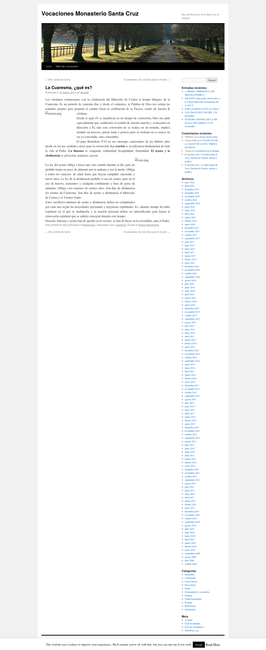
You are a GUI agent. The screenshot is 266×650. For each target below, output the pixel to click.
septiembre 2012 (192, 437)
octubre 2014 (191, 357)
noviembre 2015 (192, 311)
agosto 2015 (190, 322)
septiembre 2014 (192, 360)
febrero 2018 (191, 220)
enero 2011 (190, 507)
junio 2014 (190, 364)
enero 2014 (190, 381)
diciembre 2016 (192, 266)
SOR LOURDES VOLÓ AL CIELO (202, 108)
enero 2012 (190, 465)
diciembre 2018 (192, 192)
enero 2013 (190, 423)
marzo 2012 (190, 458)
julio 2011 (189, 486)
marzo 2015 (190, 339)
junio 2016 (190, 287)
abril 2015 (189, 336)
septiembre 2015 (192, 318)
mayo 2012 (190, 451)
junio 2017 (190, 245)
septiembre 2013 (192, 395)
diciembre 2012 (192, 427)
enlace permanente (148, 224)
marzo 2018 (190, 217)
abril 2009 (189, 560)
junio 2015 (190, 329)
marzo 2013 (190, 416)
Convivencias (191, 581)
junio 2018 (190, 206)
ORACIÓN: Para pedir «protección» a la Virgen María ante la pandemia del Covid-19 (202, 102)
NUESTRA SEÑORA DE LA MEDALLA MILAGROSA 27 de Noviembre (201, 123)
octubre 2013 (191, 392)
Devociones (190, 584)
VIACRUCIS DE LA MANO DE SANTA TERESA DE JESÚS (201, 144)
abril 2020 (189, 185)
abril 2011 (189, 497)
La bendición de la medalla (207, 150)
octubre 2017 (191, 234)
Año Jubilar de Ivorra (57, 79)
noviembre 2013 (192, 388)
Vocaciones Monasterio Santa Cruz (90, 13)
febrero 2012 (191, 462)
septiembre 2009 (192, 553)
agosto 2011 (190, 483)
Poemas (188, 602)
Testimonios (190, 609)
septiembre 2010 (192, 521)
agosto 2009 (190, 556)
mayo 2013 (190, 409)
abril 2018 (189, 213)
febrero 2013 (191, 420)
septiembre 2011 (192, 479)
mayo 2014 (190, 367)
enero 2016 (190, 304)
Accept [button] (199, 644)
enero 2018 (190, 224)
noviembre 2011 (192, 472)
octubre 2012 (191, 434)
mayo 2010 (190, 535)
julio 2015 (189, 325)
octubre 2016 (191, 273)
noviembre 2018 (192, 196)
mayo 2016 (190, 290)
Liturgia (188, 595)
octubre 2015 (191, 315)
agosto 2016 (190, 280)
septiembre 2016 (192, 276)
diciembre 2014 (192, 350)
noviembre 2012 (192, 430)
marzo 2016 (190, 297)
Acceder (188, 619)
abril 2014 (189, 371)
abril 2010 (189, 539)
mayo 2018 (190, 210)
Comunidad (190, 577)
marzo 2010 (190, 542)
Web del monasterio (67, 66)
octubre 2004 (191, 563)
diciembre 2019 (192, 189)
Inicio (49, 66)
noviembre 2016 (192, 269)
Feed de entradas (192, 623)
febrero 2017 (191, 259)
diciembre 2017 (192, 227)
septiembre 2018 (192, 203)
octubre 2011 (191, 476)
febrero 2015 (191, 343)
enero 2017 (190, 262)
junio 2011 (190, 490)
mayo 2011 (190, 493)
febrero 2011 (191, 504)
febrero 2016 (191, 301)
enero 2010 (190, 549)
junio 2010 (190, 532)
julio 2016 (189, 283)
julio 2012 (189, 444)
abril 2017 (189, 252)
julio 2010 (189, 528)
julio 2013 (189, 402)
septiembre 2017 (192, 238)
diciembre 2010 (192, 511)
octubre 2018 (191, 199)
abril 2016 (189, 294)
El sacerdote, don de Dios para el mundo (147, 79)
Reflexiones (88, 224)
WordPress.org (192, 630)
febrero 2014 (191, 378)
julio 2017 (189, 241)
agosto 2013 (190, 399)
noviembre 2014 (192, 353)
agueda (84, 92)
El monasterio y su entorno (197, 591)
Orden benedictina (193, 598)
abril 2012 (189, 455)
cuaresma (120, 224)
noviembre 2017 (192, 231)
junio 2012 (190, 448)
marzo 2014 (190, 374)
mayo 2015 (190, 332)
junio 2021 (190, 182)
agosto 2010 (190, 525)
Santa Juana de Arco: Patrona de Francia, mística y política (201, 158)
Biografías (189, 574)
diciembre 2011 (192, 469)
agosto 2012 (190, 441)
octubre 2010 (191, 518)
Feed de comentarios (194, 626)
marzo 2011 (190, 500)
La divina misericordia (207, 136)
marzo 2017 (190, 255)
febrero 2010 (191, 546)
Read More (213, 644)
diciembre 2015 (192, 308)
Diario (188, 588)
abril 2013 (189, 413)
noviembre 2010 (192, 514)
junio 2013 (190, 406)
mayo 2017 (190, 248)
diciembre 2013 (192, 385)
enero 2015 (190, 346)
